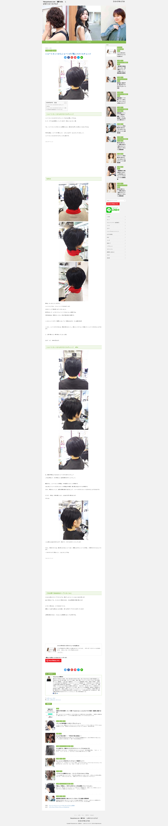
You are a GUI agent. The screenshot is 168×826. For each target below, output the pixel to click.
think (108, 237)
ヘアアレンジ (109, 246)
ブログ (54, 698)
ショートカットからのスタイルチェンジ (55, 104)
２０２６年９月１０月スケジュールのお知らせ (68, 645)
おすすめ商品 (109, 234)
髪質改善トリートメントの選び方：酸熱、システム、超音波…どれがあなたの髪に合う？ (121, 116)
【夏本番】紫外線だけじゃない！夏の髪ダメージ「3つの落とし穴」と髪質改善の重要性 (121, 70)
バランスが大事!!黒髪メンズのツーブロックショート (68, 723)
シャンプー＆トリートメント (113, 231)
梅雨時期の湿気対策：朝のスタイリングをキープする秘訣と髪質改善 (72, 798)
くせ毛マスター (53, 699)
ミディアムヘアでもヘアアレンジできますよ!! (59, 807)
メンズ (108, 240)
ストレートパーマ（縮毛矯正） (113, 222)
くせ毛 (47, 698)
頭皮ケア (109, 243)
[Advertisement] (56, 152)
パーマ (108, 225)
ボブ (57, 699)
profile (58, 41)
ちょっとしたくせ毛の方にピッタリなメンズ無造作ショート (70, 760)
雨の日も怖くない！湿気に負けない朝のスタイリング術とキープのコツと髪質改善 (121, 146)
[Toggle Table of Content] (64, 103)
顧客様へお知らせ (110, 252)
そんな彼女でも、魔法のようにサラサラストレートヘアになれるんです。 (73, 748)
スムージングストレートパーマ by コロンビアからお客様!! (62, 805)
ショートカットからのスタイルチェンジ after (56, 107)
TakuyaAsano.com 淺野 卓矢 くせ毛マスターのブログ (84, 818)
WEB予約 (79, 41)
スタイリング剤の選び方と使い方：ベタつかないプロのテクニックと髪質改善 (121, 129)
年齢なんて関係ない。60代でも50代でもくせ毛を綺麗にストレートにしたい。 (74, 786)
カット (51, 698)
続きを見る (60, 652)
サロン (68, 41)
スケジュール (109, 249)
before (48, 106)
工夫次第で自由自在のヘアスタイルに (55, 109)
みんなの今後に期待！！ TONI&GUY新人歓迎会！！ (69, 735)
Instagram (89, 41)
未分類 (108, 257)
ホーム (47, 41)
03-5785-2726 (119, 1)
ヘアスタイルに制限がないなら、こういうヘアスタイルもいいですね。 (73, 773)
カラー (108, 228)
